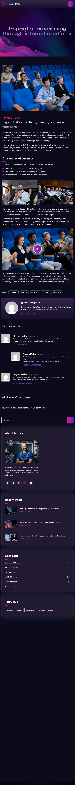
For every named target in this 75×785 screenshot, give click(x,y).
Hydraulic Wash (37, 572)
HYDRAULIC (41, 610)
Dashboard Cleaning (37, 563)
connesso (17, 407)
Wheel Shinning (37, 586)
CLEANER (19, 610)
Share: (4, 292)
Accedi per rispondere (22, 345)
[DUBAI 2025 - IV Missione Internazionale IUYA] (10, 4)
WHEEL (50, 610)
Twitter (24, 292)
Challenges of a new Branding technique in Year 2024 (39, 509)
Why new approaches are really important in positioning (41, 522)
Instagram (57, 292)
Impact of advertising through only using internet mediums (42, 536)
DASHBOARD (30, 610)
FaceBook (13, 292)
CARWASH (9, 610)
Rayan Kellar (20, 335)
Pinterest (34, 292)
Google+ (46, 292)
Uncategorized (37, 582)
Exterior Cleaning (37, 567)
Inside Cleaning (37, 577)
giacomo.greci (30, 302)
